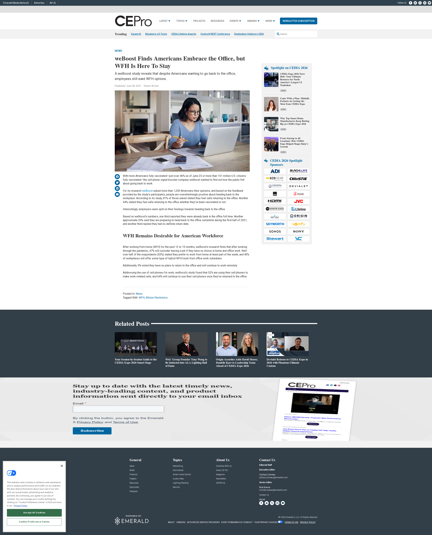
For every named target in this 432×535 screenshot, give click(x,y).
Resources (217, 21)
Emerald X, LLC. (293, 517)
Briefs (132, 470)
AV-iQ (53, 3)
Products (134, 474)
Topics (180, 21)
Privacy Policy (20, 505)
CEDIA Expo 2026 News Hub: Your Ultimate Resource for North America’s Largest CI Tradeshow (292, 79)
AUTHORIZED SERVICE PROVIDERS (203, 522)
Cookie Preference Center (34, 521)
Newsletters (221, 479)
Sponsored (134, 487)
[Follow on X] (420, 3)
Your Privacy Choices (265, 522)
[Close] (61, 466)
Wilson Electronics (157, 297)
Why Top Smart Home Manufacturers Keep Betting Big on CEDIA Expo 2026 (294, 121)
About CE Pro (222, 470)
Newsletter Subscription (299, 21)
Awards (252, 21)
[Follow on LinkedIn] (415, 3)
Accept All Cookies (34, 512)
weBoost (147, 190)
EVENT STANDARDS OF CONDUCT (237, 522)
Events (234, 21)
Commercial (178, 470)
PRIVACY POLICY (308, 522)
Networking (178, 466)
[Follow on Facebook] (410, 3)
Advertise (39, 3)
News (118, 50)
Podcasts (134, 491)
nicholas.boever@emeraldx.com (273, 490)
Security (176, 487)
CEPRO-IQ (220, 483)
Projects (199, 21)
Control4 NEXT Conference (215, 34)
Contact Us (264, 495)
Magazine (220, 474)
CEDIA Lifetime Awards (183, 34)
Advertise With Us (224, 466)
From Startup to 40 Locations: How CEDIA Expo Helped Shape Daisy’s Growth (294, 142)
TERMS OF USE (291, 522)
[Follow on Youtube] (429, 3)
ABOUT (171, 522)
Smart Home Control (182, 474)
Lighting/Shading (180, 483)
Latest (163, 21)
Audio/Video (178, 479)
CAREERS (180, 522)
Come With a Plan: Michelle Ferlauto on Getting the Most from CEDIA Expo (294, 101)
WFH (141, 297)
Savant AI (136, 34)
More (269, 21)
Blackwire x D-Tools (156, 34)
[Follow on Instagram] (424, 3)
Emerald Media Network (16, 3)
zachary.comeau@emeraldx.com (273, 477)
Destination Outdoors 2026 (249, 34)
